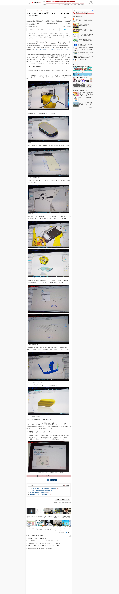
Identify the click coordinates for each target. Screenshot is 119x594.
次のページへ (53, 480)
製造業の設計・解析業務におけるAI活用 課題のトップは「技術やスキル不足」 (44, 545)
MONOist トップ (65, 499)
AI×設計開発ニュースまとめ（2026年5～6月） (37, 538)
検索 (92, 10)
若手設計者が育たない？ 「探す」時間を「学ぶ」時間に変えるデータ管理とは (44, 543)
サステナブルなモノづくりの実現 (79, 72)
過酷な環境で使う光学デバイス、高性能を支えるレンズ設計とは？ (41, 548)
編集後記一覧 (91, 107)
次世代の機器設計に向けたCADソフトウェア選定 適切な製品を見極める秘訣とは (44, 540)
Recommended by (62, 532)
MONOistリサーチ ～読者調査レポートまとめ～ (82, 66)
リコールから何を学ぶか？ (85, 97)
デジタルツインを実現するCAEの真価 (80, 77)
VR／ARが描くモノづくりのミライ (79, 83)
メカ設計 (57, 499)
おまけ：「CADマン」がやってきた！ (49, 475)
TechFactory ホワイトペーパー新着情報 (35, 535)
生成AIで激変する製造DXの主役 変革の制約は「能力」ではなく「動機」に (86, 94)
